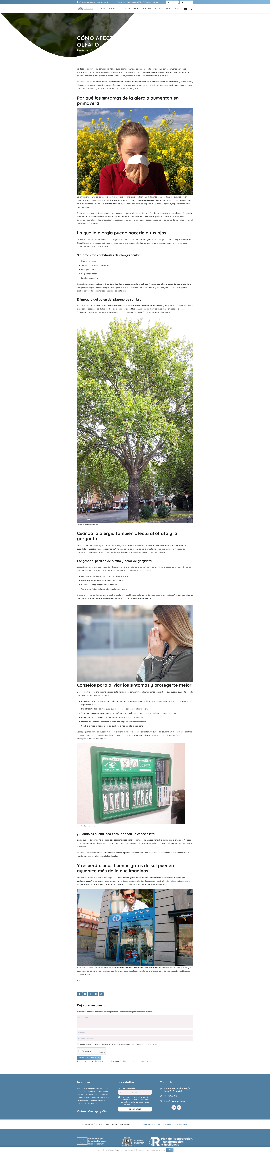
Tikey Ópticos (86, 81)
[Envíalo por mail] (79, 994)
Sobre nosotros (149, 1124)
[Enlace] (85, 9)
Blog (158, 1124)
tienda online (169, 881)
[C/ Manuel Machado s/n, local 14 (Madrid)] (162, 1089)
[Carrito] (185, 8)
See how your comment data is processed (136, 1061)
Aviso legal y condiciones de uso (175, 1124)
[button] (190, 8)
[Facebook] (173, 1107)
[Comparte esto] (84, 994)
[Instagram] (179, 1107)
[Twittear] (90, 994)
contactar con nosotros (176, 967)
